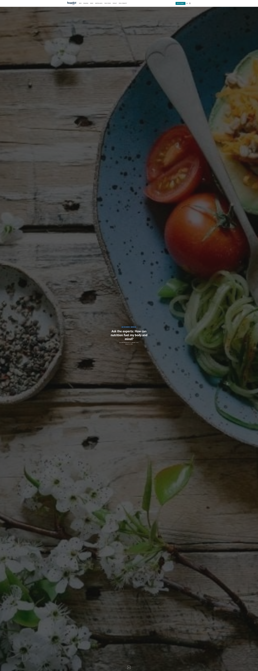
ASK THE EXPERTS (126, 326)
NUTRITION (133, 326)
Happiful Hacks (98, 3)
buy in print (180, 3)
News (80, 3)
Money (91, 3)
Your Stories (107, 3)
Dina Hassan (124, 342)
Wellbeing (85, 3)
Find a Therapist (123, 3)
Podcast (115, 3)
